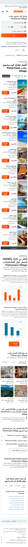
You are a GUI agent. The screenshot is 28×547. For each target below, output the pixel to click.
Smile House (13, 149)
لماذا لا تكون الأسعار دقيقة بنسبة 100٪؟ (16, 542)
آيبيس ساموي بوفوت (11, 81)
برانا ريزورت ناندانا (12, 182)
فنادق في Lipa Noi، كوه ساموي (17, 500)
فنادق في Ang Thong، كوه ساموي (16, 496)
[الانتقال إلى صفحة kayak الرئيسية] (18, 11)
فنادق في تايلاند (6, 520)
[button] (1, 6)
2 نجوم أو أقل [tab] (5, 362)
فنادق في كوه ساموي (22, 521)
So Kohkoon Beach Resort (9, 133)
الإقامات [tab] (11, 485)
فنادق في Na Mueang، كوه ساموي (16, 507)
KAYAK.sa (24, 520)
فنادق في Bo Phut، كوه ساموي (17, 498)
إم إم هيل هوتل (13, 232)
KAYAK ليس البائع (21, 537)
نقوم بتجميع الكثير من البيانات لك (18, 540)
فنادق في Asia (14, 520)
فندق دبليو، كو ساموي (11, 166)
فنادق (19, 520)
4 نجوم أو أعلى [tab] (22, 362)
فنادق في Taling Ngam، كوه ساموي (16, 509)
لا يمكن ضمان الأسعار (22, 532)
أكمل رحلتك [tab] (17, 485)
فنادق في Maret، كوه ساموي (17, 505)
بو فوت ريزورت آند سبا (11, 116)
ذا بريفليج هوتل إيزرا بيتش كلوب (10, 98)
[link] (14, 344)
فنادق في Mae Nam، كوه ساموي (17, 502)
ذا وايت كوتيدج (13, 215)
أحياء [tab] (24, 485)
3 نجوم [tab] (13, 362)
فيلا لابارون (14, 199)
